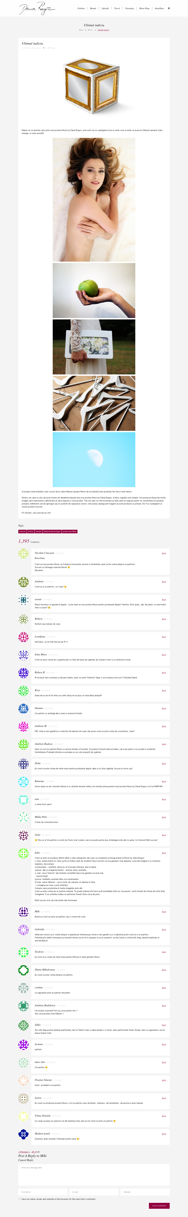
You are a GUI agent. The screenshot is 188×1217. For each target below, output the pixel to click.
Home (81, 30)
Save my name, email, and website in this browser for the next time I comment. (59, 1199)
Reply (164, 553)
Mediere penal (42, 1133)
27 (36, 1152)
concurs (22, 531)
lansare (39, 531)
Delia (38, 763)
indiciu (30, 531)
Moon (90, 30)
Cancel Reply (25, 1160)
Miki (43, 1155)
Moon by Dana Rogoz (52, 531)
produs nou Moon (69, 531)
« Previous (23, 1152)
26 (33, 1152)
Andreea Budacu (44, 743)
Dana (34, 48)
